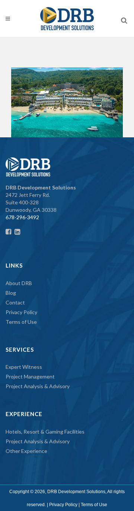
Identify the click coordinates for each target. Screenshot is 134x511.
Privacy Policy (21, 312)
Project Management (30, 376)
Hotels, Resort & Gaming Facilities (45, 431)
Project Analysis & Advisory (38, 386)
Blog (11, 293)
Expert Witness (24, 367)
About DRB (19, 283)
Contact (15, 302)
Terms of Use (21, 322)
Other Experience (26, 451)
